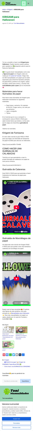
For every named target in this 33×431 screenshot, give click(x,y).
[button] (23, 3)
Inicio (4, 9)
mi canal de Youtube (15, 76)
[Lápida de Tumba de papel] (8, 344)
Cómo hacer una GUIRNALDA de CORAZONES (17, 366)
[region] (16, 416)
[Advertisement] (16, 43)
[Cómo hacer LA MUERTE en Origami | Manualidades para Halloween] (21, 329)
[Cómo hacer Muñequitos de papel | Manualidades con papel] (8, 329)
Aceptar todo (16, 418)
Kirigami (9, 9)
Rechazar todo (16, 427)
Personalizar (16, 423)
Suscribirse (25, 381)
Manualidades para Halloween (20, 313)
